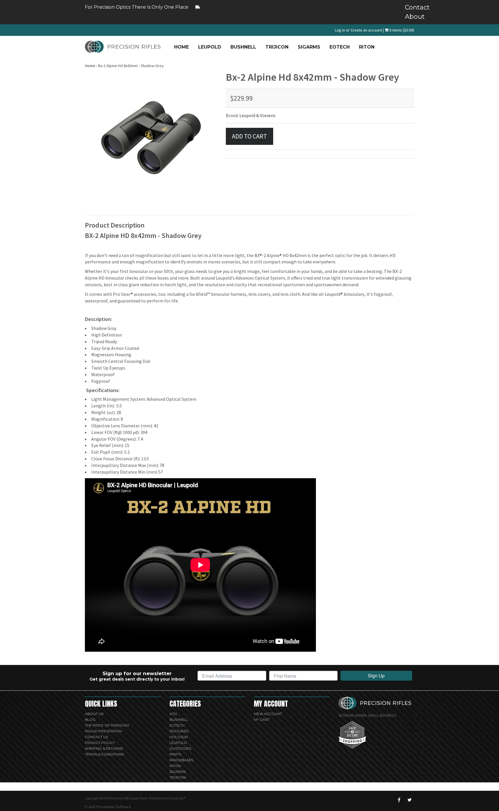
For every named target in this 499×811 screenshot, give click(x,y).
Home (181, 47)
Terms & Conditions (104, 754)
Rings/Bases (181, 760)
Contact (409, 7)
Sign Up (376, 675)
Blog (90, 719)
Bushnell (243, 47)
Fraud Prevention (103, 731)
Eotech (339, 47)
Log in (340, 30)
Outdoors (180, 748)
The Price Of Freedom (107, 725)
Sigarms (309, 47)
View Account (268, 714)
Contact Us (96, 737)
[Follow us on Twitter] (409, 799)
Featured (179, 731)
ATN (173, 714)
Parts (175, 754)
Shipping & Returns (104, 748)
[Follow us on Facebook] (399, 799)
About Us (94, 714)
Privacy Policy (100, 742)
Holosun (179, 737)
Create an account (366, 30)
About (409, 17)
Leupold (209, 47)
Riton (367, 47)
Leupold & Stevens (257, 115)
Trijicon (276, 47)
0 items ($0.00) (401, 30)
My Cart (262, 719)
